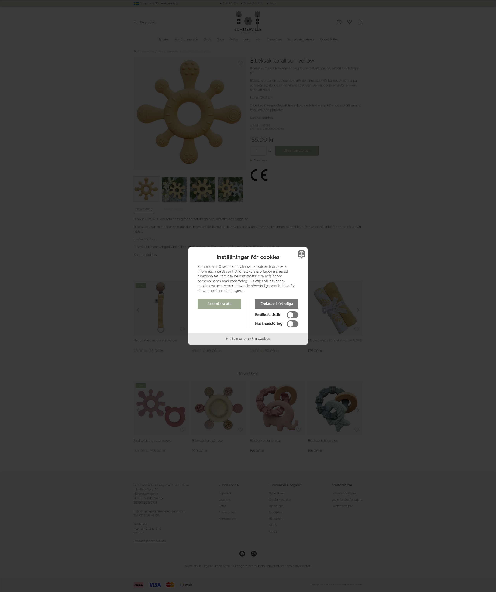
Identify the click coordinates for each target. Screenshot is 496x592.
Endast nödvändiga (276, 304)
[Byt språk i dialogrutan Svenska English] (301, 254)
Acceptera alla (219, 304)
